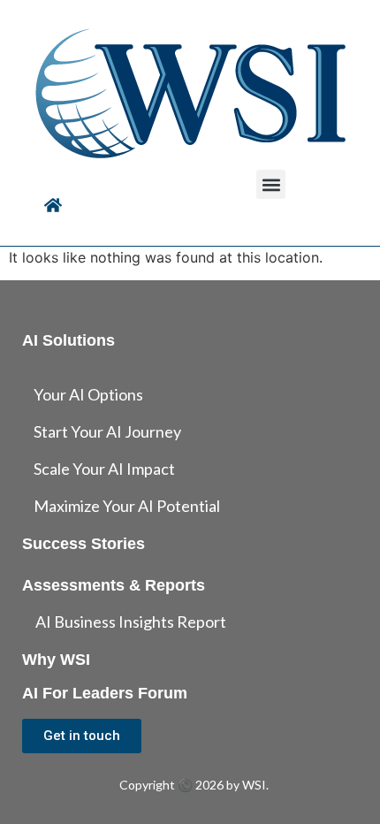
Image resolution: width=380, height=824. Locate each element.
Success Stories (83, 544)
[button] (270, 184)
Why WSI (56, 659)
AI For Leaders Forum (104, 693)
